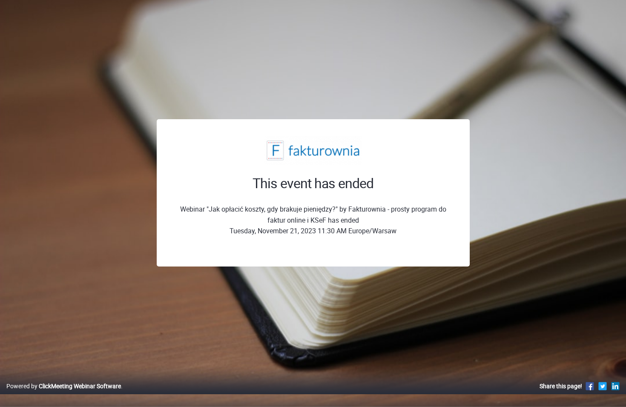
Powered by (63, 386)
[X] (602, 386)
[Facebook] (590, 386)
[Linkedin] (615, 386)
